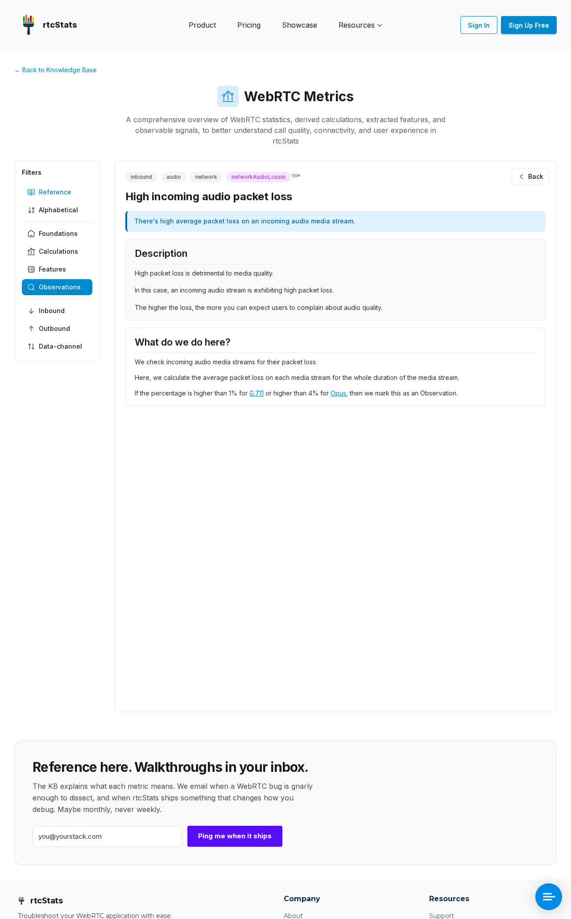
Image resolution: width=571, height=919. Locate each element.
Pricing (249, 25)
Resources (357, 25)
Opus (338, 393)
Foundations (58, 233)
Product (202, 25)
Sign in (479, 25)
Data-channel (60, 346)
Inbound (52, 310)
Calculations (58, 251)
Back (535, 176)
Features (52, 269)
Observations (60, 287)
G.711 (256, 393)
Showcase (299, 25)
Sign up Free (529, 25)
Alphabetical (58, 210)
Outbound (54, 328)
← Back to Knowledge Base (55, 70)
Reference (55, 192)
